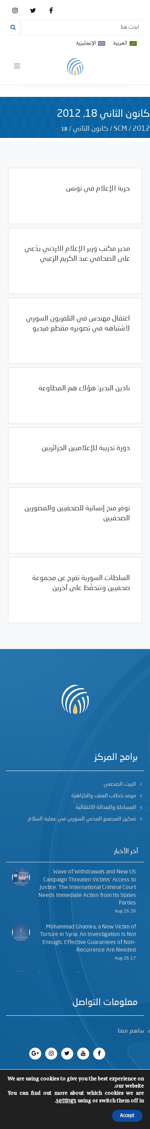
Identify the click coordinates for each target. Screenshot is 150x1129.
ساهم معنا (131, 1031)
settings (66, 1100)
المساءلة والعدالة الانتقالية (106, 807)
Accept (127, 1115)
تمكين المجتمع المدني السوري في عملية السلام (82, 819)
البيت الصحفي (120, 784)
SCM (120, 128)
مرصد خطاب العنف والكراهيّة (103, 796)
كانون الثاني (90, 128)
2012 (141, 128)
